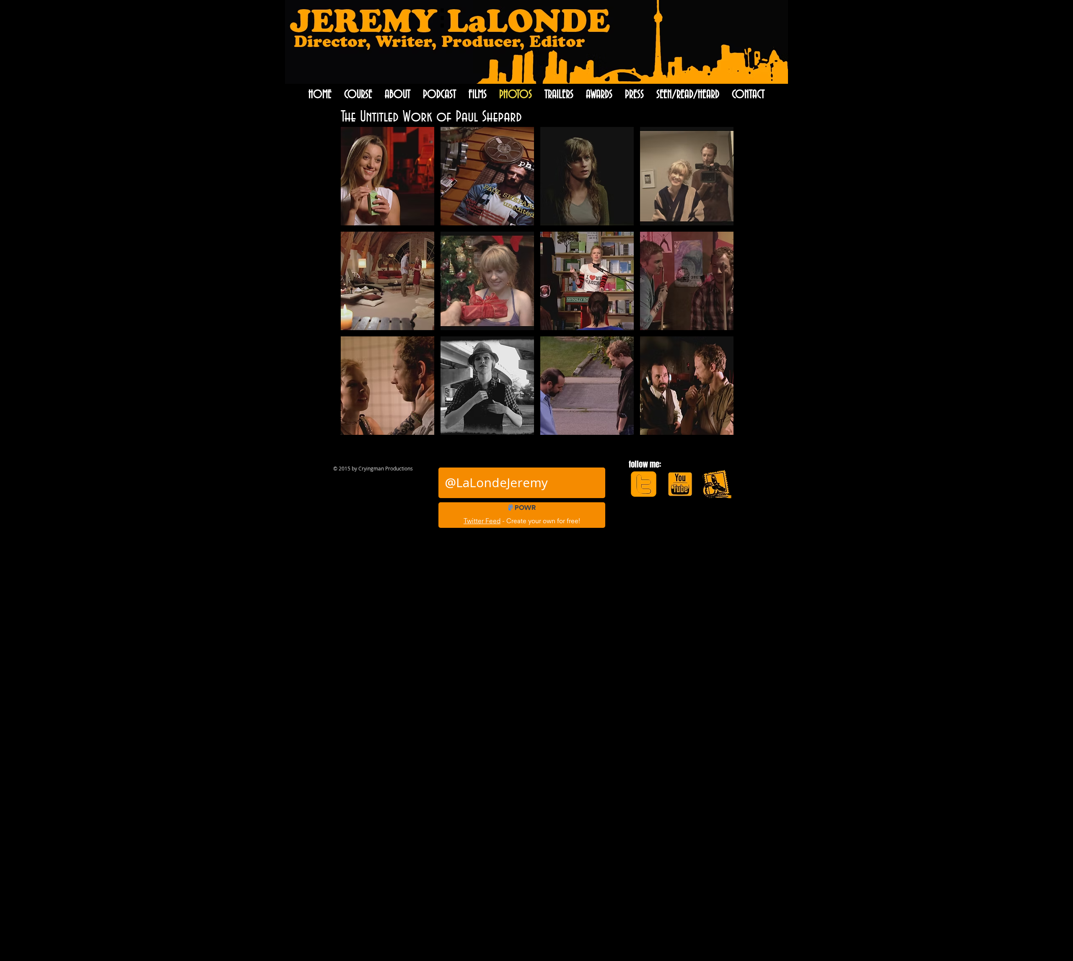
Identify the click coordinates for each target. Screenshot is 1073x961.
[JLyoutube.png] (680, 484)
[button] (387, 176)
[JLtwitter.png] (643, 484)
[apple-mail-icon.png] (716, 484)
